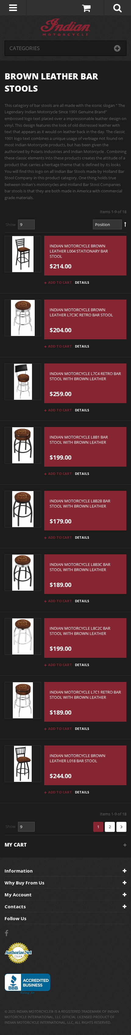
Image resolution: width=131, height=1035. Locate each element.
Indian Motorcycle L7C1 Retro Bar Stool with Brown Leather (85, 695)
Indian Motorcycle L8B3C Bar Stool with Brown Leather (80, 567)
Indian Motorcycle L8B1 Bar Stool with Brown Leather (79, 440)
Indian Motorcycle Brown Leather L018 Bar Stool (77, 758)
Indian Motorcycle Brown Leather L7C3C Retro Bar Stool (81, 312)
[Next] (121, 827)
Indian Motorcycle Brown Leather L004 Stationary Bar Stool (79, 251)
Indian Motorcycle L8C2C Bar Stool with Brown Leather (80, 631)
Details (82, 282)
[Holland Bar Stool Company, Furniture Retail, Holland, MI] (27, 984)
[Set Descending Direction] (125, 224)
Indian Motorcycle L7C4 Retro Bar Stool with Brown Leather (85, 376)
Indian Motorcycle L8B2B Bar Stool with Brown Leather (80, 503)
